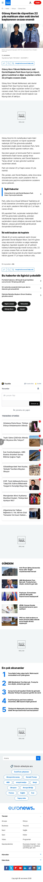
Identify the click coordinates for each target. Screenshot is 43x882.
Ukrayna (13, 788)
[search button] (38, 758)
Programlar (27, 839)
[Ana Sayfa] (2, 8)
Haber (7, 8)
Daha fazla (5, 860)
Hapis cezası (9, 304)
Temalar (5, 816)
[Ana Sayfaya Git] (8, 2)
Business (5, 826)
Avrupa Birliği (28, 788)
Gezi (3, 835)
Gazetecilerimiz (7, 844)
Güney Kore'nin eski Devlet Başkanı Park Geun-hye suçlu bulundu (18, 194)
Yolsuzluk (24, 304)
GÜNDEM (7, 563)
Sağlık (22, 793)
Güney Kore (21, 8)
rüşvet (22, 309)
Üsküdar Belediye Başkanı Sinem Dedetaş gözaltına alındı (17, 295)
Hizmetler (5, 854)
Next (3, 830)
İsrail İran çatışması (21, 772)
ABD (8, 782)
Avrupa (4, 821)
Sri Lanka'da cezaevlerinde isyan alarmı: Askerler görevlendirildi (16, 288)
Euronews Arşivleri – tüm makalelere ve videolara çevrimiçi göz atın (31, 846)
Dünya (14, 8)
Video (4, 839)
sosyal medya (21, 782)
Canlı (37, 3)
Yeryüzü (26, 826)
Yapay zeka (21, 798)
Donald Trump (31, 777)
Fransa (11, 793)
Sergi (35, 782)
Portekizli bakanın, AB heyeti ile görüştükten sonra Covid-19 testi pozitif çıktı (18, 281)
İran (32, 793)
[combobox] (21, 758)
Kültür (25, 835)
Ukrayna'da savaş (13, 777)
